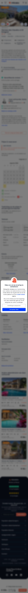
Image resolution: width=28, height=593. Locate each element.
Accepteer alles (14, 309)
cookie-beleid (21, 294)
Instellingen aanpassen (14, 305)
